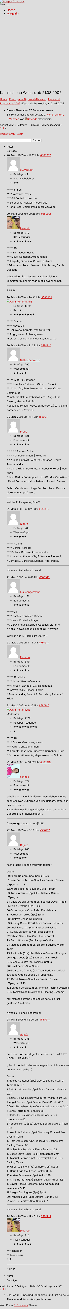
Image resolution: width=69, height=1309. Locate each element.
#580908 (46, 213)
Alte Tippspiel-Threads (32, 99)
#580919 (46, 1216)
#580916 (45, 762)
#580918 (45, 1019)
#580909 (46, 297)
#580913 (44, 577)
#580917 (45, 830)
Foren (12, 99)
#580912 (44, 509)
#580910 (46, 345)
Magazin (13, 13)
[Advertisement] (34, 53)
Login (20, 133)
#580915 (44, 705)
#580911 (43, 416)
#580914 (44, 642)
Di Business (21, 1305)
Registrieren (7, 133)
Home (11, 10)
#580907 (45, 155)
